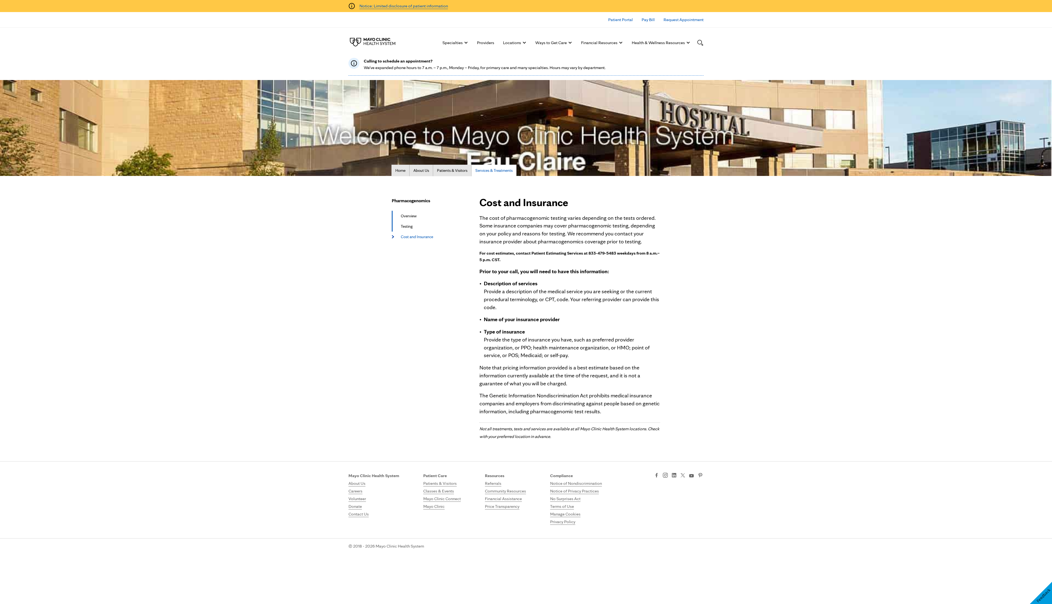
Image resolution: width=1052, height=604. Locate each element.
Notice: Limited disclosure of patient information (403, 5)
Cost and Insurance (417, 236)
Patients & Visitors (452, 170)
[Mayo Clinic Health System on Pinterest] (700, 475)
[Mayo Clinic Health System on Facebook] (656, 476)
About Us (421, 170)
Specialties (452, 42)
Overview (409, 215)
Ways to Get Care (551, 42)
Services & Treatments (494, 170)
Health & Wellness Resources (658, 42)
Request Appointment (684, 19)
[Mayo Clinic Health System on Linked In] (674, 475)
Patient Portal (620, 19)
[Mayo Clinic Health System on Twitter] (682, 476)
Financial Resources (599, 42)
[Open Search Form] (700, 42)
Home (400, 170)
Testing (407, 226)
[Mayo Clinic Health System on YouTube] (691, 475)
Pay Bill (648, 19)
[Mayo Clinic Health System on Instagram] (665, 476)
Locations (512, 42)
